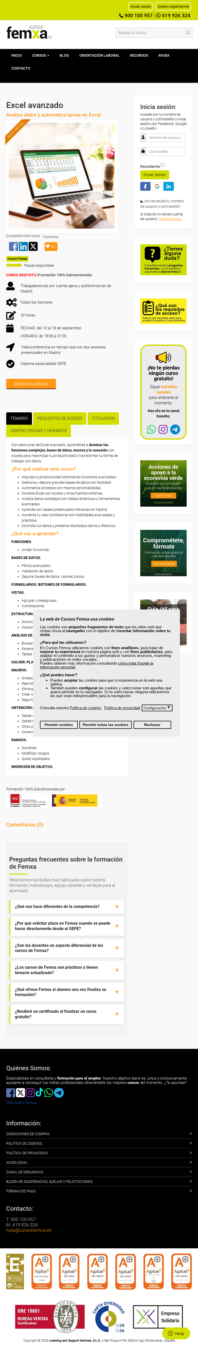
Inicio (16, 55)
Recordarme (150, 166)
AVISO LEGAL (16, 1162)
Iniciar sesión (155, 174)
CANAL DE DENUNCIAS (24, 1172)
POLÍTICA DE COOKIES (24, 1143)
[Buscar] (188, 33)
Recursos (139, 55)
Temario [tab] (19, 418)
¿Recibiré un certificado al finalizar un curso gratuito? (55, 1014)
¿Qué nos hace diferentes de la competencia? (57, 906)
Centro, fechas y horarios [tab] (38, 430)
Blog (64, 55)
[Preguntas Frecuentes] (163, 259)
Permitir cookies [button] (59, 725)
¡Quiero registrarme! (173, 6)
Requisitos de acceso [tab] (59, 418)
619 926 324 (175, 16)
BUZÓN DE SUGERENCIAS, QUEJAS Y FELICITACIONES (49, 1182)
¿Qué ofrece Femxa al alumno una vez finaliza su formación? (60, 992)
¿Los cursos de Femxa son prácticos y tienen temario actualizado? (56, 970)
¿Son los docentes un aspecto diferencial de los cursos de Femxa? (59, 948)
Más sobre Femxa (21, 1102)
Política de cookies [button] (85, 708)
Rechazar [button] (152, 725)
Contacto (20, 68)
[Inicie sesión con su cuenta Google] (157, 186)
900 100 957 (138, 16)
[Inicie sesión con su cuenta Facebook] (145, 186)
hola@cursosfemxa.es (28, 1230)
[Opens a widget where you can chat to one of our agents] (176, 1333)
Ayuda (163, 55)
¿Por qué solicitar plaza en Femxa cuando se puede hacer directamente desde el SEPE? (62, 926)
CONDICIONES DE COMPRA (28, 1134)
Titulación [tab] (103, 418)
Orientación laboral (99, 55)
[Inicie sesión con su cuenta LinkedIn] (168, 186)
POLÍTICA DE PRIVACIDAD (27, 1153)
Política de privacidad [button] (122, 708)
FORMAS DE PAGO (21, 1191)
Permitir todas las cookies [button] (105, 725)
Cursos (39, 55)
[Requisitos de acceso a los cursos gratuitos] (163, 311)
